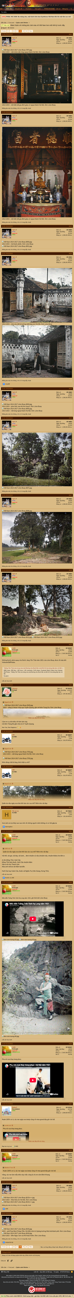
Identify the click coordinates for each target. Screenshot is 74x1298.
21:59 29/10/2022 (7, 112)
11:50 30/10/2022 (7, 766)
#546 (70, 418)
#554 (70, 831)
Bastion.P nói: (9, 1167)
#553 (70, 807)
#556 (70, 1043)
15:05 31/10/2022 (7, 882)
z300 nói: (7, 848)
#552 (70, 766)
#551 (70, 731)
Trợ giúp (56, 1272)
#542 (70, 112)
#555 (70, 882)
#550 (70, 685)
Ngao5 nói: (8, 702)
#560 (70, 1213)
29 (23, 31)
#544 (70, 253)
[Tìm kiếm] (71, 9)
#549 (70, 644)
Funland (28, 9)
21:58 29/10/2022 (7, 34)
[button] (4, 9)
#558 (70, 1150)
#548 (70, 570)
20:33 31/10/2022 (7, 1104)
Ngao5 (5, 28)
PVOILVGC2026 (49, 9)
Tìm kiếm (4, 12)
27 (17, 31)
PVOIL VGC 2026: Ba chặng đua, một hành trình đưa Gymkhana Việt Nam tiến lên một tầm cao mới (38, 16)
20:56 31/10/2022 (7, 1150)
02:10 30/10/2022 (7, 685)
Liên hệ (36, 1272)
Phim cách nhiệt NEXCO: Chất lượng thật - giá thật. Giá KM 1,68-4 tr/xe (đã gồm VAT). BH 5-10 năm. (38, 1296)
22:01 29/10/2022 (7, 253)
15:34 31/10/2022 (7, 1043)
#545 (70, 388)
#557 (70, 1104)
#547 (70, 495)
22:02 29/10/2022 (7, 388)
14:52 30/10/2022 (7, 807)
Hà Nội (70, 655)
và (9, 877)
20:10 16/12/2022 (7, 1182)
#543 (70, 226)
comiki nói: (8, 1125)
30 (26, 31)
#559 (70, 1182)
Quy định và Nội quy (46, 1272)
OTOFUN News (65, 1272)
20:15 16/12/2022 (7, 1213)
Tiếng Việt (6, 1272)
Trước (4, 31)
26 (14, 31)
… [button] (10, 31)
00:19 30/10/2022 (7, 644)
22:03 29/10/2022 (7, 570)
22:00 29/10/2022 (7, 226)
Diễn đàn (9, 9)
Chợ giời (38, 9)
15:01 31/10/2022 (7, 831)
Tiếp (30, 31)
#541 (70, 34)
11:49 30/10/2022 (7, 731)
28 (20, 31)
